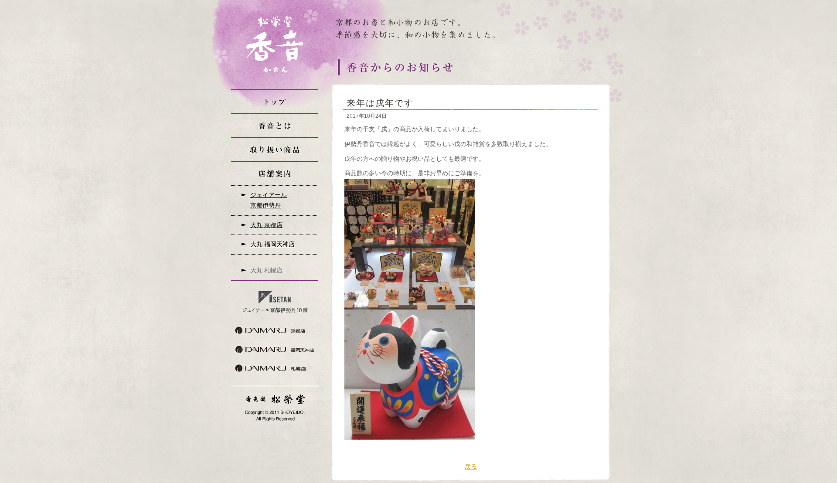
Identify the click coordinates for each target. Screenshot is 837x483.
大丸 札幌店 (266, 270)
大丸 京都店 (266, 224)
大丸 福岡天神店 (272, 244)
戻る (471, 466)
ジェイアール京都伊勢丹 (268, 200)
